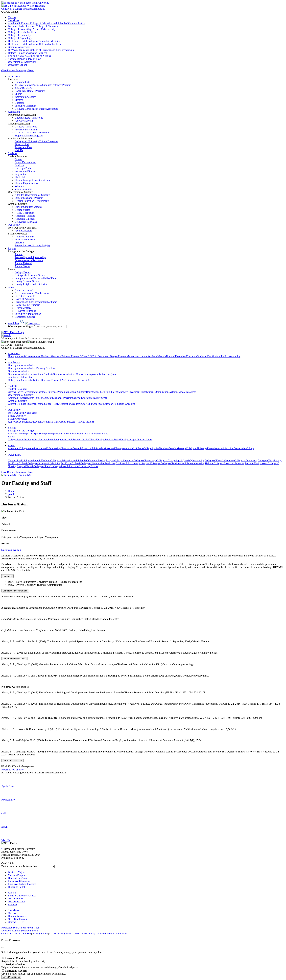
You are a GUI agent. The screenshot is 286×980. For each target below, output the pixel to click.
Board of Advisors (24, 299)
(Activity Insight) (32, 245)
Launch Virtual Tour (28, 927)
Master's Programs (17, 875)
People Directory (23, 230)
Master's (19, 99)
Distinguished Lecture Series (30, 275)
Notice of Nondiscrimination (112, 933)
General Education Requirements (32, 200)
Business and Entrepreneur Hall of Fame (36, 302)
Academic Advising (25, 215)
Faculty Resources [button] (17, 418)
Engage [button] (12, 248)
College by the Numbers (27, 304)
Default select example (13, 866)
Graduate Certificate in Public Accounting (36, 108)
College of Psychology (20, 38)
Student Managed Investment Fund (128, 392)
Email (4, 826)
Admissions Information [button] (20, 377)
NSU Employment (17, 919)
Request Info (13, 70)
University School (17, 64)
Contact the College (25, 316)
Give (3, 70)
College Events (22, 272)
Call (3, 813)
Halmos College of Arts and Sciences (27, 53)
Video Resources (23, 189)
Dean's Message (23, 307)
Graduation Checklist (26, 221)
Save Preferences (11, 977)
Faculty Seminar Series (27, 281)
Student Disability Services (22, 895)
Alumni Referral (23, 263)
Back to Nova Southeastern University (29, 2)
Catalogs (19, 165)
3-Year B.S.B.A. (23, 88)
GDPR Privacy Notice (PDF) (64, 933)
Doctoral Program (17, 878)
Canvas (12, 17)
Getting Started (22, 209)
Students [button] (12, 153)
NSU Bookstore (16, 901)
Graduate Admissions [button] (19, 371)
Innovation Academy (25, 96)
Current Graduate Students (28, 206)
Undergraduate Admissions (22, 61)
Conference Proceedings (14, 658)
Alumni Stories (22, 266)
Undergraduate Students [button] (20, 394)
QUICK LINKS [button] (10, 11)
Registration (21, 174)
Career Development (25, 162)
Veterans (19, 186)
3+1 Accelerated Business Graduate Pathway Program (43, 85)
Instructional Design (25, 239)
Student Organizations (26, 183)
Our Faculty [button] (14, 224)
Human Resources (17, 916)
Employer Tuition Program (29, 135)
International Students (26, 129)
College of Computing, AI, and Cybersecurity (32, 29)
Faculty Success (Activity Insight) (76, 421)
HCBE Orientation (24, 212)
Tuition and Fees (23, 147)
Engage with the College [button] (21, 430)
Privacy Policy (40, 933)
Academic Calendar (25, 218)
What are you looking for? (22, 326)
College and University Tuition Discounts (36, 141)
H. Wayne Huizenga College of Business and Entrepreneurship (41, 50)
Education (7, 576)
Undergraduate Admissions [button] (22, 365)
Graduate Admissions (19, 47)
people (11, 494)
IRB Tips (19, 242)
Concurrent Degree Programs (30, 90)
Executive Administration (28, 313)
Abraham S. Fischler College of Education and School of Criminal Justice (46, 23)
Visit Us (19, 150)
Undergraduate (22, 82)
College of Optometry (19, 35)
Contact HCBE (16, 922)
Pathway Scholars (24, 120)
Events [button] (11, 436)
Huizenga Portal (23, 168)
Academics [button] (14, 76)
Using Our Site (23, 933)
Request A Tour (9, 927)
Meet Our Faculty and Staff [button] (22, 412)
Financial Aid (22, 144)
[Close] (2, 947)
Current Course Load (12, 760)
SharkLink (13, 20)
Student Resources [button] (17, 389)
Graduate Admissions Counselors (32, 132)
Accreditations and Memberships (32, 293)
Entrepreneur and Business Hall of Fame (36, 278)
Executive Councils (25, 296)
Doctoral (19, 102)
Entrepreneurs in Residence (29, 260)
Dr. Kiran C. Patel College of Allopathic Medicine (34, 41)
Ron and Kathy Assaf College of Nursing (29, 55)
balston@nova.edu (11, 550)
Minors (18, 93)
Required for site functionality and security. (23, 959)
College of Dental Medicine (22, 32)
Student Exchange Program (29, 197)
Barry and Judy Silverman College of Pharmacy (33, 26)
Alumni (19, 254)
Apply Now (27, 70)
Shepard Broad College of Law (24, 58)
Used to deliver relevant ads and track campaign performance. (33, 972)
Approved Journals (24, 236)
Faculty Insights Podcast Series (31, 284)
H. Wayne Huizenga (25, 310)
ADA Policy (88, 933)
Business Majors (16, 872)
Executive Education (25, 105)
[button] (24, 323)
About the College (24, 290)
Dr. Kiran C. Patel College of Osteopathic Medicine (35, 44)
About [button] (11, 287)
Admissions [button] (14, 111)
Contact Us (7, 933)
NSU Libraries (15, 898)
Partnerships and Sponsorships (30, 257)
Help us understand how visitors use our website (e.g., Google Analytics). (39, 966)
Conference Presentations (15, 590)
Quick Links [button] (14, 454)
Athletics (12, 904)
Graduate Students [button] (17, 400)
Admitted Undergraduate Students (32, 195)
